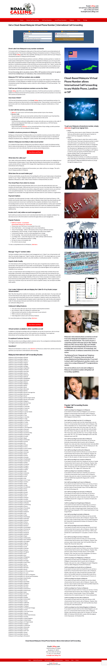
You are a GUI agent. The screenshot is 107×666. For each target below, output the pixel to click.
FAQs (72, 660)
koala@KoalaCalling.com (90, 11)
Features (67, 660)
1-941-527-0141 (52, 653)
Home (30, 660)
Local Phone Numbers (58, 660)
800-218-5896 (50, 652)
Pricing (77, 660)
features (24, 126)
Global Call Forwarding (37, 660)
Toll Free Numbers (48, 660)
